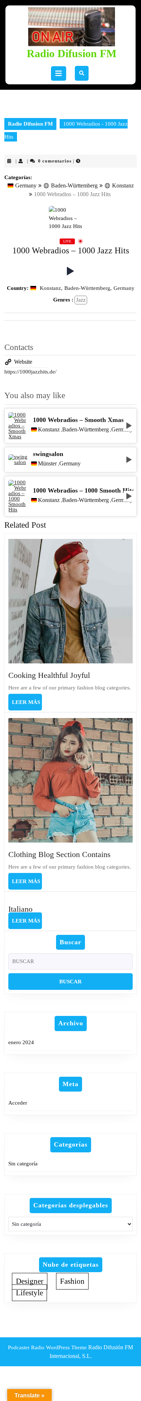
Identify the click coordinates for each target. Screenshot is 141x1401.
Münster (47, 464)
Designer (29, 1281)
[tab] (58, 73)
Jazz (81, 300)
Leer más (27, 704)
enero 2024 (21, 1042)
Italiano (20, 908)
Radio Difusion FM (71, 53)
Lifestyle (29, 1292)
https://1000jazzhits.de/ (30, 372)
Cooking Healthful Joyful (49, 675)
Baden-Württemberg (74, 185)
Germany (26, 185)
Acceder (17, 1103)
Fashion (72, 1281)
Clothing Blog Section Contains (59, 854)
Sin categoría (23, 1163)
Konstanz (123, 185)
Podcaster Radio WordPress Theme (47, 1347)
